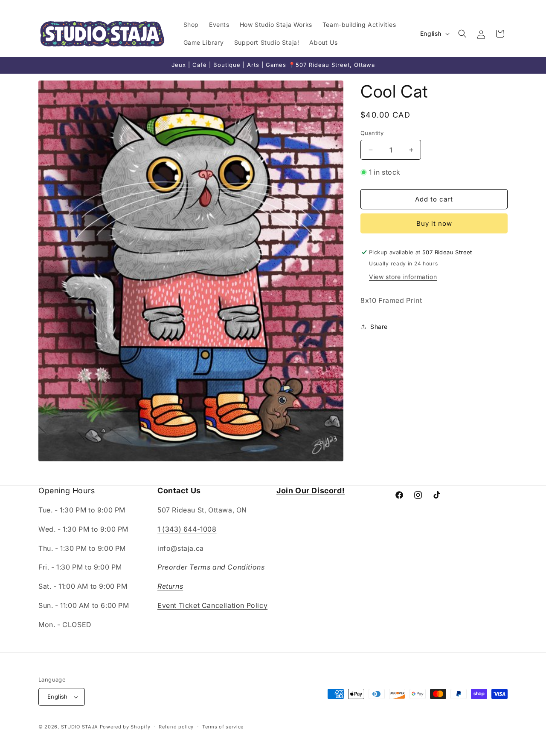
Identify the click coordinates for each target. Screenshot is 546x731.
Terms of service (223, 727)
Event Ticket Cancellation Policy (212, 605)
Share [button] (379, 326)
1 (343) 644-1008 (187, 529)
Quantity (371, 133)
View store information (403, 276)
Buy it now (434, 223)
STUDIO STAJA (79, 727)
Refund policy (176, 727)
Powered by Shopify (125, 727)
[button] (462, 33)
